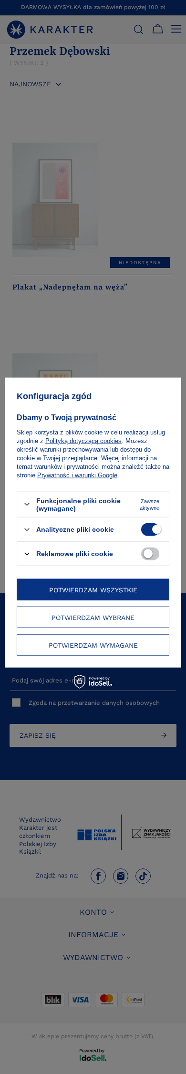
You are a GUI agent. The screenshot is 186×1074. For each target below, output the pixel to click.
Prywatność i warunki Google (77, 474)
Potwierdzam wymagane (93, 645)
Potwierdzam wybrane (93, 617)
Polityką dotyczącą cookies (83, 440)
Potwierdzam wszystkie (93, 589)
